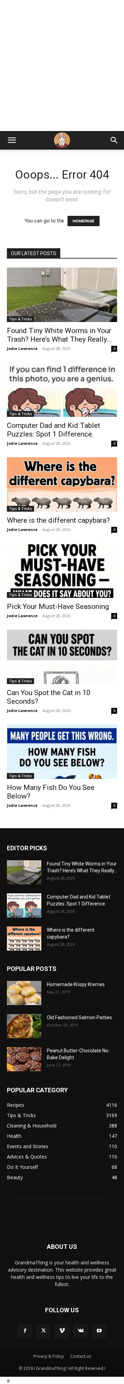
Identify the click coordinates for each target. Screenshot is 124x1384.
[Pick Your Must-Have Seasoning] (62, 570)
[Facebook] (25, 1331)
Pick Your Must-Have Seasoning (58, 606)
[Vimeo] (62, 1331)
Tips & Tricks (20, 319)
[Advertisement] (62, 65)
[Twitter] (43, 1331)
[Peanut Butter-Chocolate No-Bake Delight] (24, 1059)
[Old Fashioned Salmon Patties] (24, 1026)
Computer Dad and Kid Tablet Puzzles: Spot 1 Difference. (53, 429)
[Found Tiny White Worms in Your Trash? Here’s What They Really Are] (62, 295)
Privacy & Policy (48, 1356)
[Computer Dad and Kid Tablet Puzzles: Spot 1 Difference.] (62, 389)
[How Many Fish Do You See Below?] (62, 751)
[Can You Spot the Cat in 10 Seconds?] (62, 657)
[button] (12, 140)
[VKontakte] (80, 1331)
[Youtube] (99, 1331)
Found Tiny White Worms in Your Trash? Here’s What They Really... (59, 335)
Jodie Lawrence (22, 348)
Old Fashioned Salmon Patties (79, 1017)
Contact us (80, 1356)
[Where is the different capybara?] (62, 484)
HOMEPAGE (83, 221)
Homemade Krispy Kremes (76, 984)
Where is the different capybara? (58, 520)
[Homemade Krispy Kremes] (24, 993)
